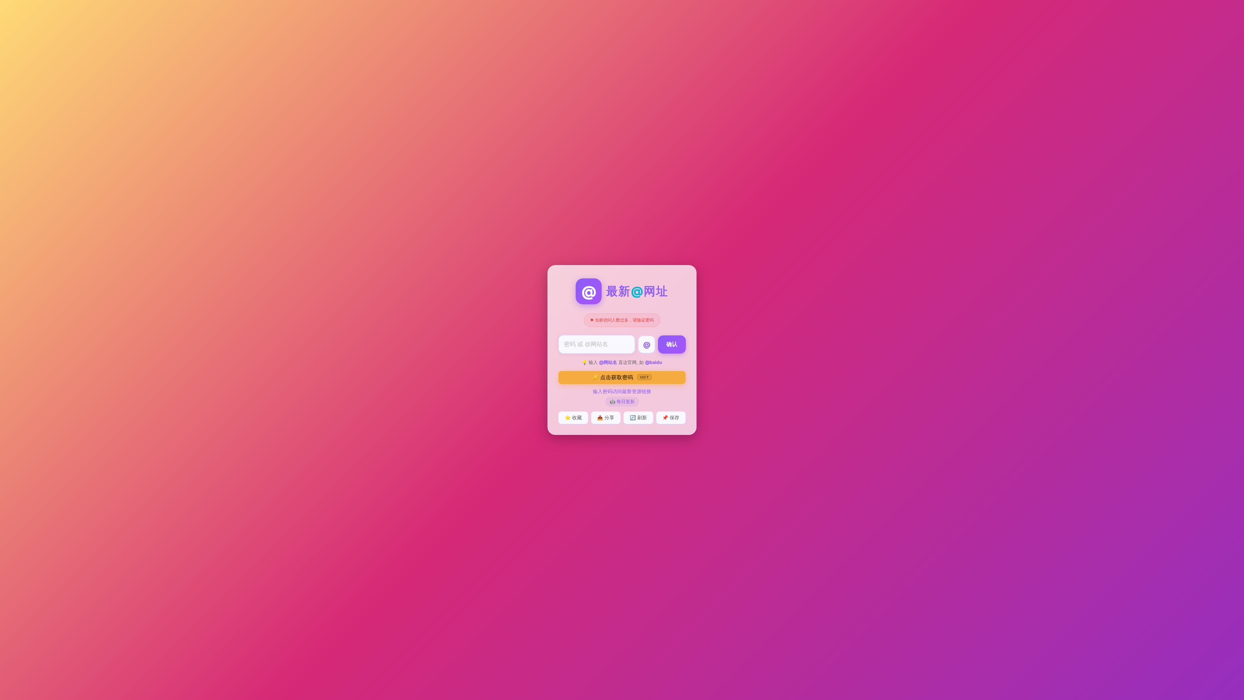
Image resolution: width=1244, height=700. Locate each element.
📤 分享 (605, 417)
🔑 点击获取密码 (620, 377)
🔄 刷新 (638, 417)
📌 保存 (670, 417)
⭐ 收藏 (573, 417)
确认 (671, 344)
